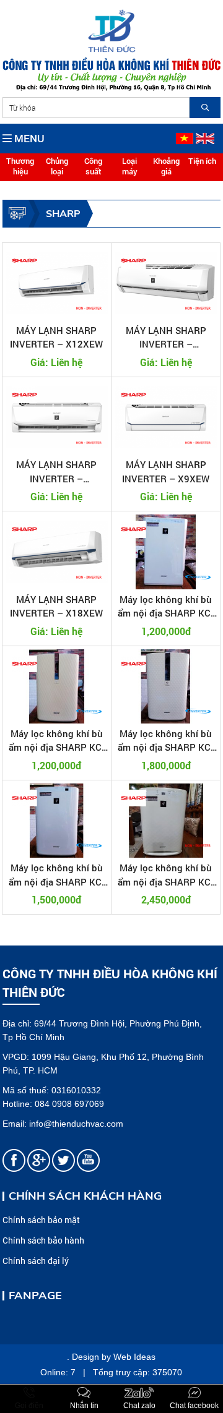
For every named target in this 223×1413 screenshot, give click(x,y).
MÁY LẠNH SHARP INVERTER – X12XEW (56, 337)
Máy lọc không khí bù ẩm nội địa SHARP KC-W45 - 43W (57, 740)
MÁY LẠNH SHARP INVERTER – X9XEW (165, 471)
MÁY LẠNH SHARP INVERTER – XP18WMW (166, 337)
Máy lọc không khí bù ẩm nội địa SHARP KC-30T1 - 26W (166, 606)
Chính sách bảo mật (41, 1220)
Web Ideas (134, 1357)
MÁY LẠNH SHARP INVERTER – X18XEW (56, 606)
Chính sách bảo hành (43, 1240)
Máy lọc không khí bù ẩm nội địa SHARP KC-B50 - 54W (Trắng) (166, 875)
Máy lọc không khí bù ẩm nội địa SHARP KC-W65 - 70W (166, 740)
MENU (28, 138)
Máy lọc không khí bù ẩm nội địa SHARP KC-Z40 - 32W (57, 875)
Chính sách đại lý (35, 1260)
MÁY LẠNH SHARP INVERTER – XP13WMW (56, 471)
